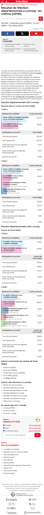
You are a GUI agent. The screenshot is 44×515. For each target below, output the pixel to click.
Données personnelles (33, 486)
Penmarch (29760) (10, 370)
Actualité (8, 425)
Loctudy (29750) (9, 408)
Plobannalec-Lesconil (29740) (21, 23)
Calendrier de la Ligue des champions (17, 465)
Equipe (17, 484)
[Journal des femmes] (11, 499)
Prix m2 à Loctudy (9, 413)
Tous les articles (8, 486)
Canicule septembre (10, 455)
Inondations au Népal (11, 449)
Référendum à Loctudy (11, 401)
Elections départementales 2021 (17, 5)
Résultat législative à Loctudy (13, 393)
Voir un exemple (35, 425)
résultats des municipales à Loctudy (28, 97)
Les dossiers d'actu (11, 431)
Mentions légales (33, 488)
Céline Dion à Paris (10, 471)
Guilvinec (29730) (9, 367)
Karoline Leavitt (9, 457)
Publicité (33, 484)
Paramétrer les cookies (13, 488)
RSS (15, 486)
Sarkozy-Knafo (8, 463)
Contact (39, 484)
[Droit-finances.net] (32, 504)
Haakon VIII (7, 468)
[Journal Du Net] (11, 504)
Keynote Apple (8, 473)
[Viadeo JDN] (32, 508)
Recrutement (22, 486)
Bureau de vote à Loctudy (12, 385)
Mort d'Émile (8, 460)
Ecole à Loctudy (9, 411)
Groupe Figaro (14, 490)
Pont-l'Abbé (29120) (16, 25)
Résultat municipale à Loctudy (14, 398)
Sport (7, 428)
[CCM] (32, 499)
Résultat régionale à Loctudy (13, 388)
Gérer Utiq (24, 488)
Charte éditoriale (25, 484)
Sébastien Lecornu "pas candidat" (15, 452)
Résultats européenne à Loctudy (15, 396)
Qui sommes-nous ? (8, 484)
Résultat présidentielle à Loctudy (15, 390)
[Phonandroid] (32, 512)
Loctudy (26, 49)
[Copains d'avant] (11, 508)
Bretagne (34, 5)
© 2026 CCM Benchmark (26, 490)
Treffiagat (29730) (9, 378)
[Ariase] (11, 512)
